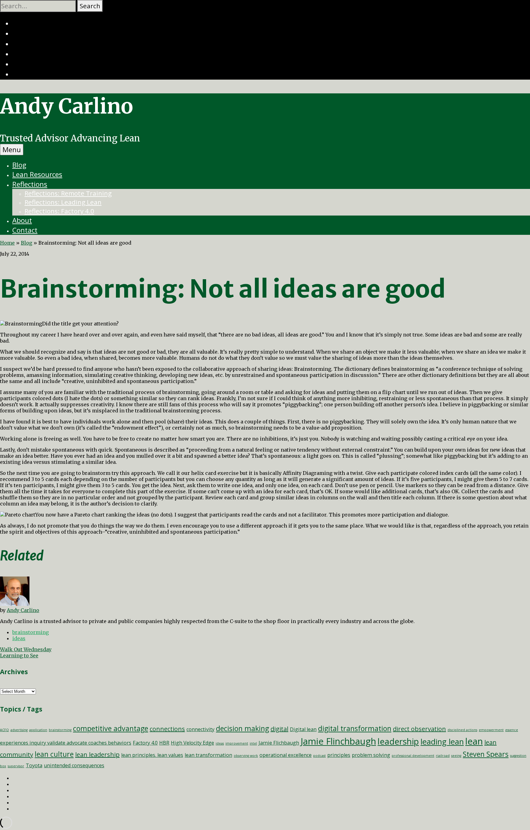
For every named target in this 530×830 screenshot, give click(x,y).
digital (279, 729)
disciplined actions (462, 730)
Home (7, 243)
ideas (18, 638)
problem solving (371, 755)
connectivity (200, 729)
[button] (90, 6)
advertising (19, 730)
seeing (456, 755)
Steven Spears (486, 754)
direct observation (419, 729)
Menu (11, 149)
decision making (242, 728)
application (38, 730)
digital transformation (354, 728)
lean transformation (208, 755)
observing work (246, 755)
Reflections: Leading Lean (63, 202)
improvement (236, 743)
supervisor (16, 766)
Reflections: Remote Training (68, 193)
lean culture (54, 754)
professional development (413, 755)
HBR (164, 742)
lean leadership (97, 754)
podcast (319, 755)
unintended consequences (74, 765)
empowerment (491, 730)
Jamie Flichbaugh (279, 742)
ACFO (4, 730)
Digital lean (303, 729)
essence (511, 730)
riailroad (443, 755)
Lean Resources (37, 174)
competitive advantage (110, 728)
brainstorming (30, 632)
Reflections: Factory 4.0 (59, 211)
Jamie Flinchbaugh (338, 741)
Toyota (34, 765)
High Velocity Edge (192, 742)
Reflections (29, 184)
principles (338, 755)
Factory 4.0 (145, 742)
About (22, 220)
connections (167, 729)
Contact (24, 230)
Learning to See (19, 655)
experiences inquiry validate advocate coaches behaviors (65, 742)
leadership (398, 741)
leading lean (442, 741)
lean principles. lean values (152, 755)
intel (253, 743)
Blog (19, 165)
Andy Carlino (66, 106)
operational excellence (285, 755)
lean (474, 741)
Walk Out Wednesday (26, 649)
